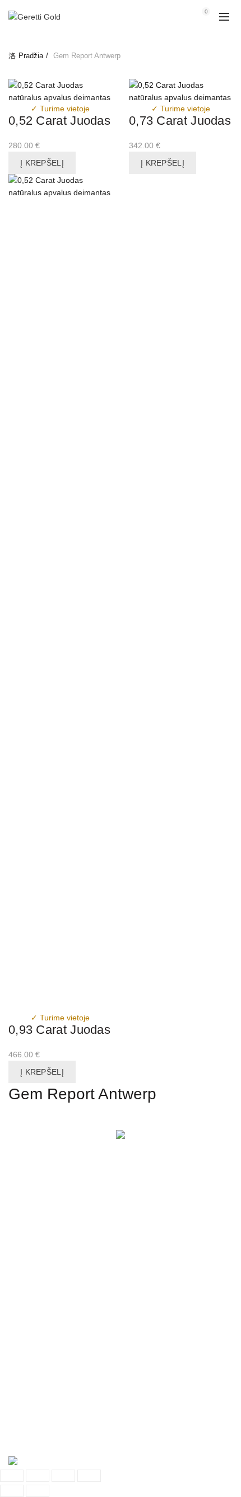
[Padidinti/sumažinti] (89, 1476)
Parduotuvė (28, 1394)
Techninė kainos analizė (50, 1381)
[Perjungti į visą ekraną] (63, 1476)
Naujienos (26, 1406)
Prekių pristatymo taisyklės (55, 1198)
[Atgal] (12, 1491)
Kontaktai (24, 1418)
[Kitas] (37, 1491)
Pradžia (30, 55)
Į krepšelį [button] (42, 162)
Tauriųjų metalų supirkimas (55, 1248)
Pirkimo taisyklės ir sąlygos (55, 1211)
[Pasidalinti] (37, 1476)
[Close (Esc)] (12, 1476)
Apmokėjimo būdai (41, 1236)
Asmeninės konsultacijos (51, 1260)
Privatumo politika (39, 1223)
